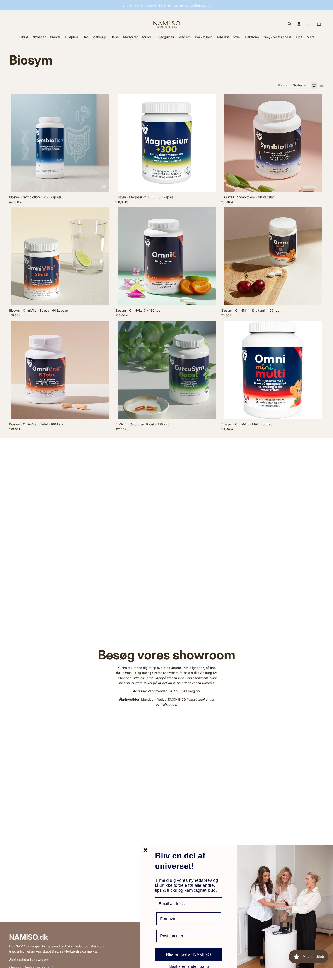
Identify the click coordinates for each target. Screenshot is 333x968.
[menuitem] (310, 37)
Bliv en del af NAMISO (188, 954)
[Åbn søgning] (289, 24)
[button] (299, 85)
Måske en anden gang (189, 966)
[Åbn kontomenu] (299, 24)
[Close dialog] (145, 850)
